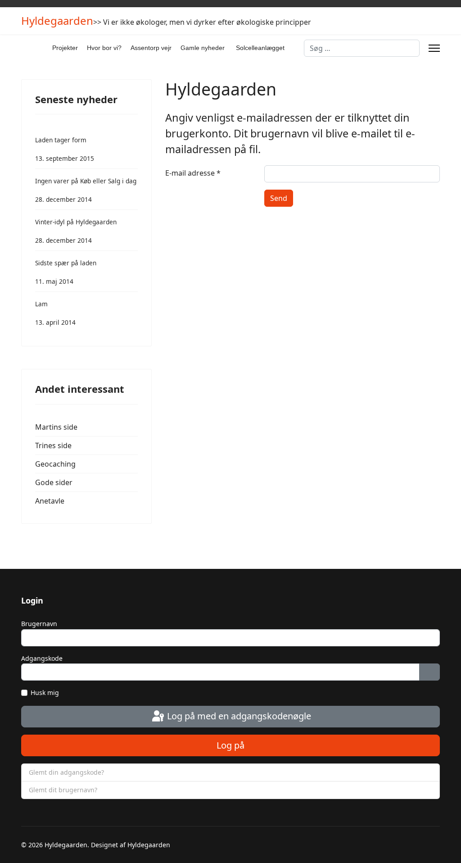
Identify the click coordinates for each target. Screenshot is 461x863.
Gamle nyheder (203, 47)
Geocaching (55, 464)
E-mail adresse (193, 173)
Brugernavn (39, 623)
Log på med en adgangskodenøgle (238, 716)
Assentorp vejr (151, 47)
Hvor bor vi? (104, 47)
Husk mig (45, 692)
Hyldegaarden (57, 20)
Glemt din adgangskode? (66, 772)
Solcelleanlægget (260, 47)
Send (278, 198)
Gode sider (53, 482)
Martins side (56, 427)
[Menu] (434, 48)
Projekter (65, 47)
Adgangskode (42, 658)
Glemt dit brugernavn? (63, 790)
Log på (230, 745)
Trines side (53, 445)
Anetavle (49, 501)
